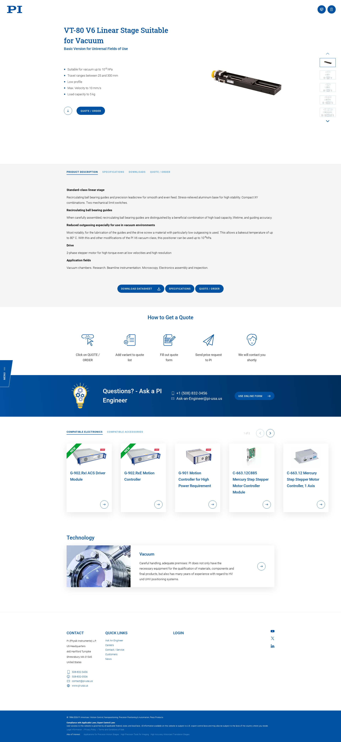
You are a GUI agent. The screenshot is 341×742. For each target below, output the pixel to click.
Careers (109, 645)
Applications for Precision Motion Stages (101, 734)
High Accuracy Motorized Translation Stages (170, 734)
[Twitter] (272, 638)
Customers (111, 654)
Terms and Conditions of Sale (111, 729)
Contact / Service (114, 649)
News (108, 659)
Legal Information (74, 729)
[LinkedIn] (272, 646)
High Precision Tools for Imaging (135, 734)
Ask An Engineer (114, 640)
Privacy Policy (90, 729)
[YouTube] (272, 631)
